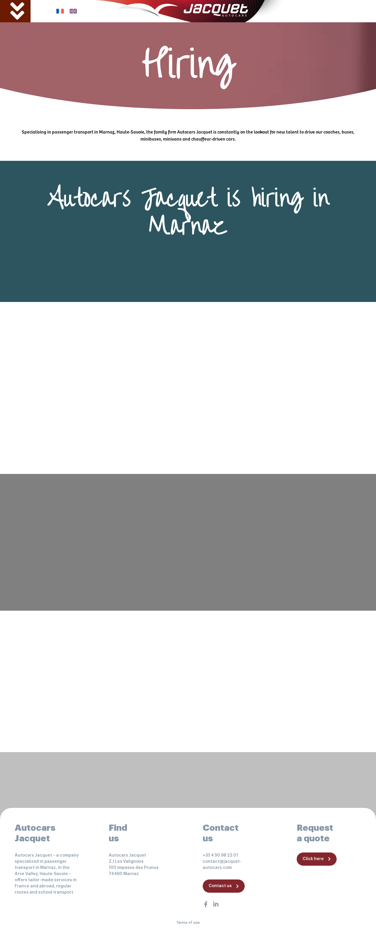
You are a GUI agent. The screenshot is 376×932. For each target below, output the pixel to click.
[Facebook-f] (206, 904)
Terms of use (188, 922)
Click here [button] (313, 859)
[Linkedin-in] (216, 904)
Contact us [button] (220, 886)
